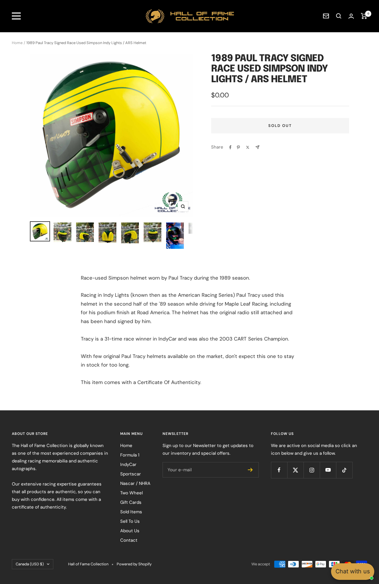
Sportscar (130, 474)
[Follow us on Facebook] (279, 470)
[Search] (338, 16)
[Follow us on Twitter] (295, 470)
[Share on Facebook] (230, 147)
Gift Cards (131, 502)
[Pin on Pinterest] (238, 147)
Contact (128, 540)
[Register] (250, 470)
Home (17, 42)
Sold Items (131, 512)
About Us (129, 531)
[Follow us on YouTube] (328, 470)
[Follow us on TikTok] (344, 470)
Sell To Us (130, 521)
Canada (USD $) (30, 564)
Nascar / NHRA (135, 483)
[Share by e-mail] (257, 147)
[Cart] (364, 16)
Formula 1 (129, 455)
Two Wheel (131, 493)
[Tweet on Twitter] (247, 147)
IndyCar (128, 464)
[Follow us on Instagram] (311, 470)
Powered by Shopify (134, 564)
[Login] (351, 16)
